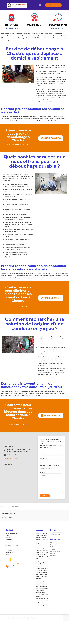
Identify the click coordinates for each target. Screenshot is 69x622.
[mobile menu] (40, 5)
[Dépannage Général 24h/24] (17, 5)
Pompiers (53, 545)
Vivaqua (52, 549)
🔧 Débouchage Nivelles (9, 517)
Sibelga (52, 553)
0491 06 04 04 (54, 5)
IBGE (51, 547)
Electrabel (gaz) (55, 551)
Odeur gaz (53, 555)
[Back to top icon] (60, 618)
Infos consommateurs (56, 543)
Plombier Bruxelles (15, 618)
